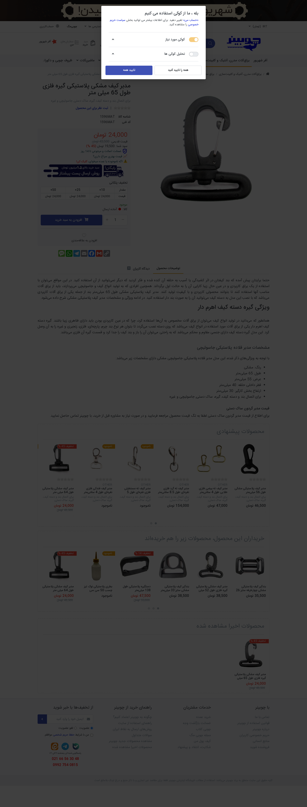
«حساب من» (190, 20)
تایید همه (129, 70)
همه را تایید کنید (178, 70)
